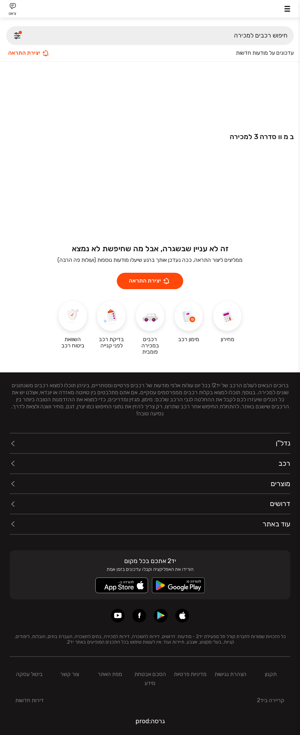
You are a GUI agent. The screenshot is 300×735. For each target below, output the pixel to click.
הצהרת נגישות (230, 674)
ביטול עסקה (29, 674)
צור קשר (69, 674)
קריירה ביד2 (270, 700)
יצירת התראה (24, 53)
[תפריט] (287, 9)
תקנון (271, 674)
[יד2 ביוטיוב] (118, 615)
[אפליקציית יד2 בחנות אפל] (182, 615)
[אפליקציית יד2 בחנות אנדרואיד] (161, 615)
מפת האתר (110, 674)
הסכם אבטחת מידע (150, 679)
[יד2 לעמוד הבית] (150, 10)
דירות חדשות (29, 700)
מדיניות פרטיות (190, 674)
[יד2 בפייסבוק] (139, 615)
